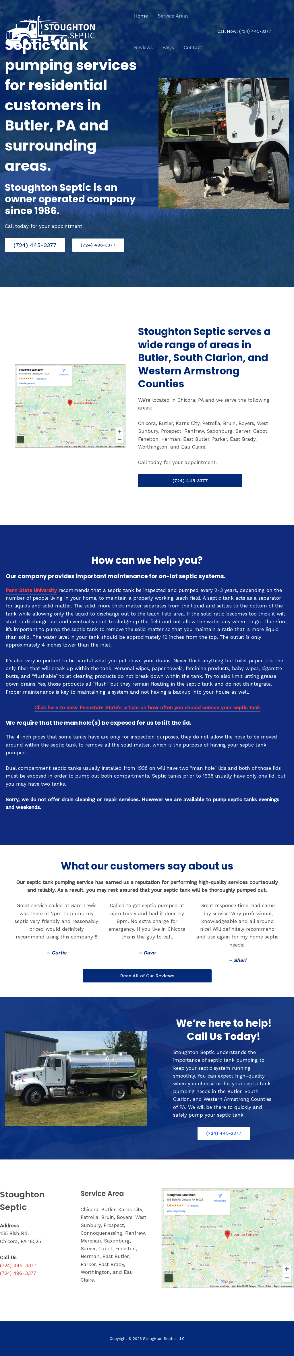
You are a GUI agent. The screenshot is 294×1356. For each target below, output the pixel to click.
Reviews (143, 47)
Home (141, 16)
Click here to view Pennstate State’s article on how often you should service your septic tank (147, 707)
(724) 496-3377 (98, 245)
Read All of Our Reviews (147, 975)
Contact (193, 47)
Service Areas (173, 16)
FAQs (168, 47)
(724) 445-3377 (255, 31)
